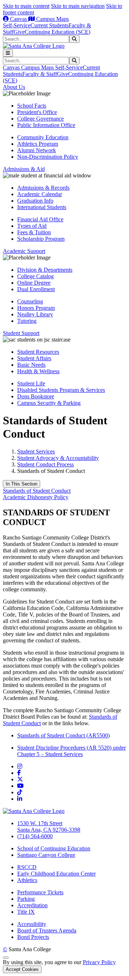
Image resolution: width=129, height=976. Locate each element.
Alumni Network (36, 150)
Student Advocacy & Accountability (58, 458)
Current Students (49, 25)
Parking (26, 899)
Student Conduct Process (45, 464)
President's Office (37, 112)
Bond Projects (33, 937)
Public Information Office (46, 125)
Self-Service (16, 25)
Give (19, 32)
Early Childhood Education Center (56, 874)
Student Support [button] (21, 333)
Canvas (18, 19)
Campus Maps (52, 19)
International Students (41, 207)
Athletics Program (37, 144)
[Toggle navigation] (8, 53)
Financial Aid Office (40, 219)
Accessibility (31, 924)
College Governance (40, 119)
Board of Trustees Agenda (46, 930)
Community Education (42, 137)
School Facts (31, 106)
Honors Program (36, 308)
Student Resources (38, 352)
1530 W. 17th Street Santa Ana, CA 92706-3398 (48, 826)
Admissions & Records (43, 188)
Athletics (27, 880)
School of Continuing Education (53, 848)
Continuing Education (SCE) (57, 32)
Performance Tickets (40, 892)
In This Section (21, 484)
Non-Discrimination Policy (47, 157)
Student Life (31, 383)
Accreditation (32, 905)
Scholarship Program (40, 239)
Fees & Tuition (34, 232)
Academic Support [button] (24, 251)
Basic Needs (31, 365)
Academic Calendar (39, 194)
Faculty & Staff (39, 74)
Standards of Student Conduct (37, 491)
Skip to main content (26, 6)
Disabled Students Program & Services (61, 390)
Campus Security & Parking (49, 403)
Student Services (36, 451)
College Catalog (35, 276)
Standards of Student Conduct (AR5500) (63, 735)
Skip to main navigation (78, 6)
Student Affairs (34, 358)
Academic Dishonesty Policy (35, 497)
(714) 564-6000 (35, 836)
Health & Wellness (38, 371)
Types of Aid (32, 226)
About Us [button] (14, 87)
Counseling (30, 301)
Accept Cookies (22, 969)
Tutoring (27, 321)
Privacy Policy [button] (99, 962)
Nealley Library (35, 314)
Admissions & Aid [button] (24, 169)
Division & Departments (44, 270)
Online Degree (34, 283)
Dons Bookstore (35, 396)
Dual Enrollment (36, 289)
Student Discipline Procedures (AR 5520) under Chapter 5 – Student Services (71, 751)
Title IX (26, 912)
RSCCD (27, 867)
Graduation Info (35, 201)
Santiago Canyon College (46, 855)
